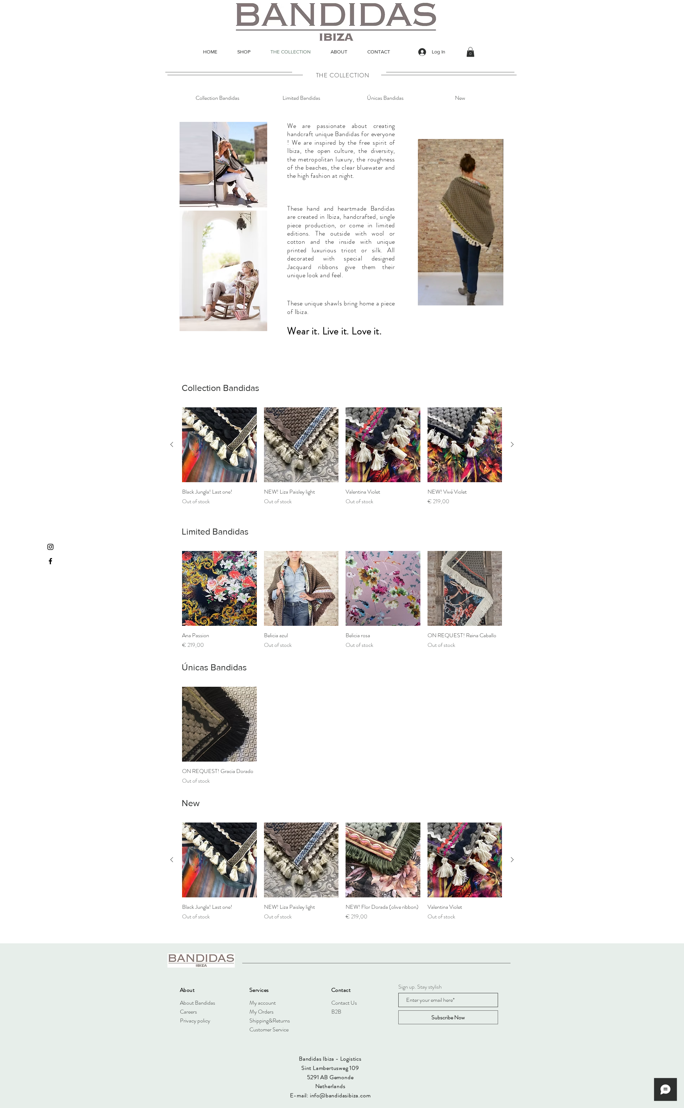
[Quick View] (219, 444)
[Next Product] (512, 444)
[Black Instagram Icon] (50, 547)
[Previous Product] (171, 444)
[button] (470, 52)
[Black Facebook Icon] (50, 561)
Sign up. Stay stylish (420, 987)
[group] (342, 460)
